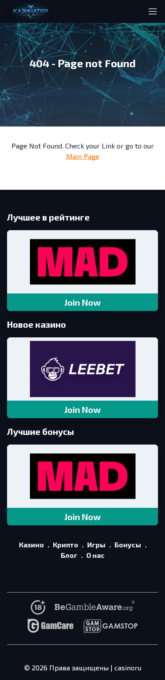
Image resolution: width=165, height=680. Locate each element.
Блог (69, 555)
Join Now (82, 302)
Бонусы (127, 544)
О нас (95, 555)
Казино (31, 544)
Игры (96, 544)
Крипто (65, 544)
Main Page (82, 156)
